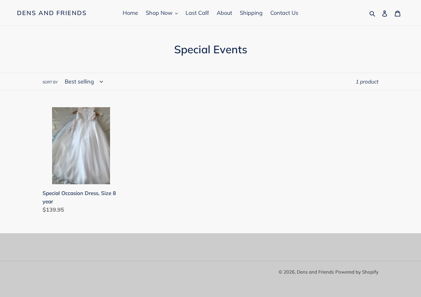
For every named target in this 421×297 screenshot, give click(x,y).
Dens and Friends (52, 13)
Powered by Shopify (356, 272)
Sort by (50, 82)
